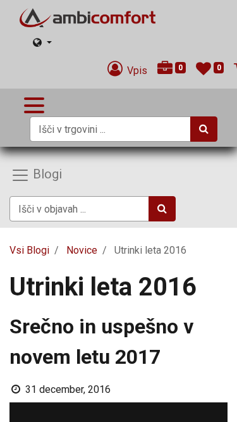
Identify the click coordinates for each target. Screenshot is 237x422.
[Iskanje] (203, 129)
